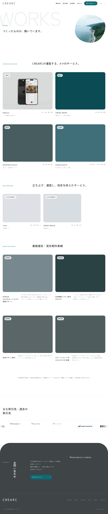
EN (104, 3)
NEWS (89, 499)
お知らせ (79, 3)
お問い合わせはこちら (37, 477)
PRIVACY (96, 499)
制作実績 (65, 3)
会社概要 (72, 3)
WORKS (76, 499)
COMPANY (83, 499)
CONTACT (103, 499)
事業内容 (58, 3)
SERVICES (70, 499)
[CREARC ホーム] (9, 3)
